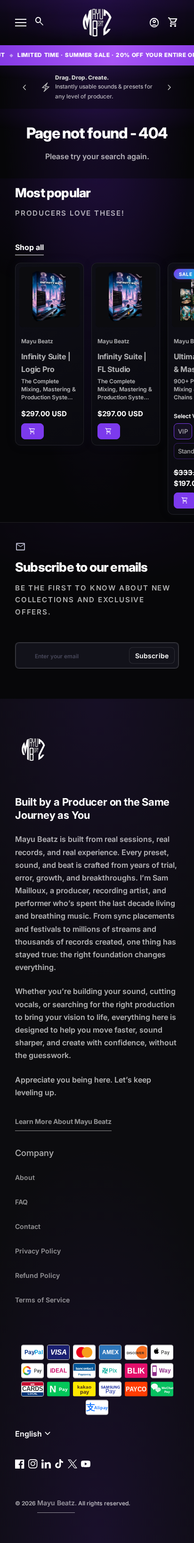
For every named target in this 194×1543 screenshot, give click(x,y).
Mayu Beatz (56, 1503)
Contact (27, 1226)
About (25, 1177)
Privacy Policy (38, 1251)
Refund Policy (37, 1275)
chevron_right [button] (169, 87)
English (34, 1433)
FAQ (21, 1202)
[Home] (97, 21)
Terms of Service (42, 1300)
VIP (183, 431)
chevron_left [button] (24, 87)
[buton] (34, 1433)
